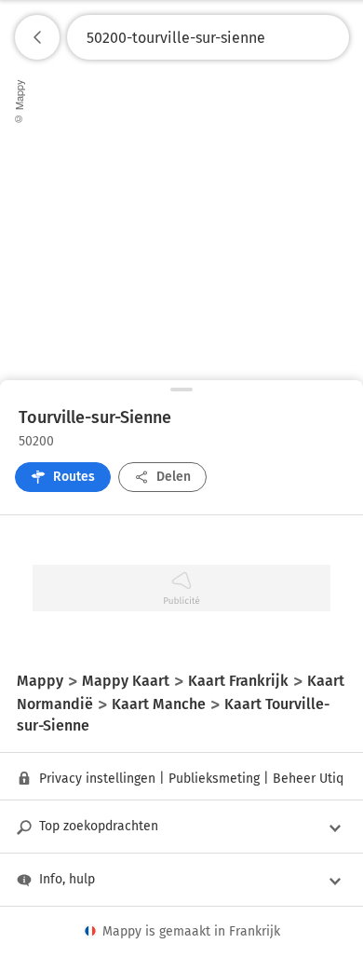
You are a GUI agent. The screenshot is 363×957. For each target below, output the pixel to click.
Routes (74, 477)
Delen (173, 477)
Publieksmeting (214, 778)
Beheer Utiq (308, 778)
